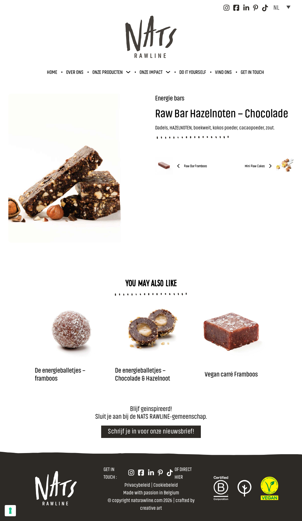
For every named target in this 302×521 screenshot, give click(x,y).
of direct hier (183, 473)
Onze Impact (151, 72)
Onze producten (107, 72)
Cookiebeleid (165, 484)
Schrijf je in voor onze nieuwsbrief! (151, 431)
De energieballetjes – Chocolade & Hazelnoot (142, 374)
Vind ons (223, 72)
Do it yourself (192, 72)
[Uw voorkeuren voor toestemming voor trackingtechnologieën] (10, 510)
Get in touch (252, 72)
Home (52, 72)
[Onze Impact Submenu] (167, 71)
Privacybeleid (137, 484)
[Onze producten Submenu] (128, 71)
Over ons (74, 72)
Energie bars (169, 98)
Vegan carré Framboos (231, 374)
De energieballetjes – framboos (60, 374)
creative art (151, 507)
